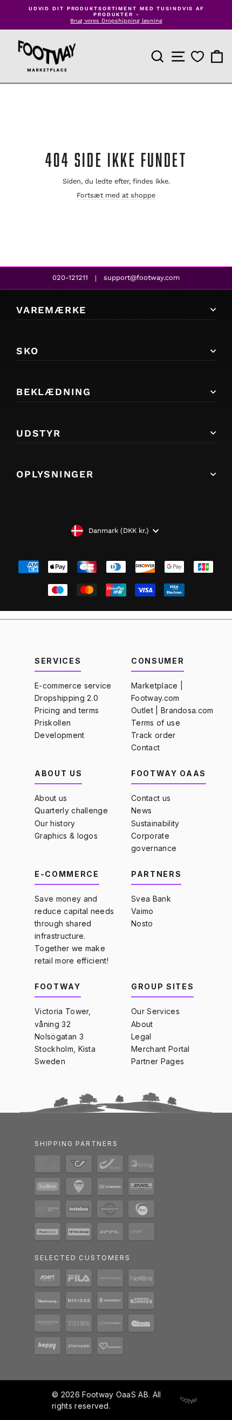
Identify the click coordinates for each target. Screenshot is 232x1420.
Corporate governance (153, 842)
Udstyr (38, 433)
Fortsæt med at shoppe (116, 195)
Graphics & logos (66, 835)
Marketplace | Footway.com (157, 691)
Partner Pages (157, 1061)
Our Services (155, 1011)
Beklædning (53, 391)
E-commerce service (73, 685)
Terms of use (155, 722)
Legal (141, 1036)
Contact (145, 747)
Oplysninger (55, 474)
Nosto (142, 923)
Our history (55, 823)
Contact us (150, 798)
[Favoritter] (197, 57)
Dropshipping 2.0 (66, 697)
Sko (27, 350)
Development (60, 735)
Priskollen (53, 722)
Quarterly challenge (71, 810)
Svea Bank (151, 898)
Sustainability (155, 823)
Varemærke (51, 309)
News (141, 810)
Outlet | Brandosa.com (172, 710)
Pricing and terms (67, 710)
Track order (153, 735)
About (142, 1024)
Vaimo (142, 911)
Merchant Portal (160, 1048)
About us (51, 798)
